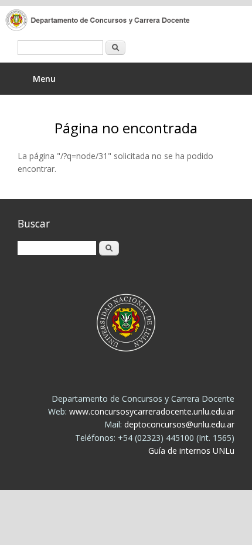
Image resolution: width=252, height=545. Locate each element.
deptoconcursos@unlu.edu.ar (179, 424)
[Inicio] (117, 21)
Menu (44, 78)
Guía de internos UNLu (191, 450)
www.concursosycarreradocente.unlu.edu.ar (151, 411)
